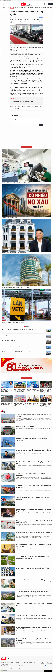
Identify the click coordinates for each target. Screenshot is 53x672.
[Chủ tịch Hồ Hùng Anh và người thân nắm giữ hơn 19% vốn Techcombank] (8, 477)
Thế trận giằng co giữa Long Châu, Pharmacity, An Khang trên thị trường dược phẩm (18, 329)
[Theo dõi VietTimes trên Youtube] (47, 665)
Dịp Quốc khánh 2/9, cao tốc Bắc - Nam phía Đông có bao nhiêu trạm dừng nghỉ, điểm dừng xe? (32, 557)
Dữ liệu (3, 411)
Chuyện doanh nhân (42, 7)
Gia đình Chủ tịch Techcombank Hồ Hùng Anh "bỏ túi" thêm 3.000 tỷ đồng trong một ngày (33, 510)
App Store (46, 671)
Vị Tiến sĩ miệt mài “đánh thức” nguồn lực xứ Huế (33, 404)
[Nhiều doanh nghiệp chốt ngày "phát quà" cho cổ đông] (8, 583)
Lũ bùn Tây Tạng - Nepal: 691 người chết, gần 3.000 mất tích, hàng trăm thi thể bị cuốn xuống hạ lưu (45, 391)
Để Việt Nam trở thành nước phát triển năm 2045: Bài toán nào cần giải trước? (6, 390)
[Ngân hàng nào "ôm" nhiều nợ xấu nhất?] (26, 200)
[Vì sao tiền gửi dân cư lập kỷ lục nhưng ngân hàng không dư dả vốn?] (20, 398)
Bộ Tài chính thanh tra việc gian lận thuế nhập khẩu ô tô (22, 99)
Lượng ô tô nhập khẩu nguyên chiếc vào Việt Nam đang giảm (23, 101)
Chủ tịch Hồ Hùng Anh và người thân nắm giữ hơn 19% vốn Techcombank (31, 474)
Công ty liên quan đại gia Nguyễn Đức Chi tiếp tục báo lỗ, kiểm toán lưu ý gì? (16, 351)
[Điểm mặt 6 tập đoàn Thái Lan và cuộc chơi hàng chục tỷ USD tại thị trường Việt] (8, 501)
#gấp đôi (41, 106)
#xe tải (33, 106)
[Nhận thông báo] (44, 4)
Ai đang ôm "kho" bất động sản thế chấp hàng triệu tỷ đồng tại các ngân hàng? (33, 639)
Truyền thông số (50, 7)
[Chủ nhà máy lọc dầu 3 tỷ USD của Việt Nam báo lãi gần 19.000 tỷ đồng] (8, 595)
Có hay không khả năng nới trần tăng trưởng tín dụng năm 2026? (33, 390)
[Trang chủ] (0, 8)
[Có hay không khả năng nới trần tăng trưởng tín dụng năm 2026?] (33, 384)
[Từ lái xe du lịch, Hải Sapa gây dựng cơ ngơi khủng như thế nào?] (26, 235)
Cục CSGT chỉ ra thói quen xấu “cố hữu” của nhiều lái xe (6, 404)
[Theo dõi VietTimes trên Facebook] (43, 665)
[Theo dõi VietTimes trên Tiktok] (48, 665)
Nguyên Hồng (13, 17)
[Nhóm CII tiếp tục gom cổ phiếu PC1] (48, 342)
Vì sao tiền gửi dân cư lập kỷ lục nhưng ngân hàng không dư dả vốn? (20, 404)
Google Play (50, 671)
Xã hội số (3, 7)
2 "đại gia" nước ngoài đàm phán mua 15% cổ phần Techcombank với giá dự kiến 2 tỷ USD (34, 521)
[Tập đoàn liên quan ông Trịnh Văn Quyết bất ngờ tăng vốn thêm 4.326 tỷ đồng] (48, 347)
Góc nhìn (7, 7)
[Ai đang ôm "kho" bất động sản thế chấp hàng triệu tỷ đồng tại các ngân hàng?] (8, 642)
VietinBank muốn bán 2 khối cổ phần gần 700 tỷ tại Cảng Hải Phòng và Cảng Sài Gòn (33, 486)
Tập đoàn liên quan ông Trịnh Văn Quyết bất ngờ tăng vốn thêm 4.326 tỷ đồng (16, 346)
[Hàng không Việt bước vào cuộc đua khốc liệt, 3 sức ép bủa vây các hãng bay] (48, 336)
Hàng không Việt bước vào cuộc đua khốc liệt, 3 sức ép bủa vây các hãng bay (16, 335)
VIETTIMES (26, 4)
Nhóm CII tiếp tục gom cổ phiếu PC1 (8, 340)
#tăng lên (36, 106)
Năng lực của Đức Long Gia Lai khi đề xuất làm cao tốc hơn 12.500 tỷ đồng (16, 287)
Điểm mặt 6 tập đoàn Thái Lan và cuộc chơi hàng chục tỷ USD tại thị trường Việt (33, 498)
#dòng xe (23, 106)
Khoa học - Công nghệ (19, 7)
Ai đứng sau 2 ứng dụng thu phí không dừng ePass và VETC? (13, 322)
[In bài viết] (37, 17)
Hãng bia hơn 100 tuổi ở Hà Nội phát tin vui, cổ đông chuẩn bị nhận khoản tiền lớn (33, 545)
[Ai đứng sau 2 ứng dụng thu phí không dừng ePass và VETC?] (26, 305)
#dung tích (28, 106)
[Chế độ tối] (46, 4)
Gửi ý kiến (40, 124)
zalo (45, 665)
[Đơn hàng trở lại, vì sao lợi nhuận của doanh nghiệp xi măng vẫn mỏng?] (8, 465)
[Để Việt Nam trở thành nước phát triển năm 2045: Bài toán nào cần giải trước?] (7, 384)
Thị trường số (26, 7)
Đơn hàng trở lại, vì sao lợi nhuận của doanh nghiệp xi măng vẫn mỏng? (33, 462)
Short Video (32, 7)
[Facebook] (35, 17)
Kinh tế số (12, 7)
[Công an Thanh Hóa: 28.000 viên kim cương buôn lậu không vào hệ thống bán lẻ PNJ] (8, 630)
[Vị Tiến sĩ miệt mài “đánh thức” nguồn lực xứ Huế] (33, 398)
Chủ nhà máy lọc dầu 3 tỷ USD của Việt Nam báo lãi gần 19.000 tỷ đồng (33, 592)
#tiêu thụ (19, 106)
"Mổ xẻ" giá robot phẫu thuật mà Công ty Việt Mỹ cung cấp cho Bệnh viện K (16, 182)
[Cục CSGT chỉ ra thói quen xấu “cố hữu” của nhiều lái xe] (7, 398)
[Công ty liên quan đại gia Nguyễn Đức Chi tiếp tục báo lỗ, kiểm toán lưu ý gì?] (48, 353)
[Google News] (41, 17)
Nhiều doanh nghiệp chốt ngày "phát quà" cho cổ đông (30, 580)
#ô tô (15, 106)
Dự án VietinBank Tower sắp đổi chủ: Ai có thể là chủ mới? (31, 615)
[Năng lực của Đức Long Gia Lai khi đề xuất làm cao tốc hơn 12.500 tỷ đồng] (26, 270)
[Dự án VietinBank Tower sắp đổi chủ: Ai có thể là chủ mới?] (8, 619)
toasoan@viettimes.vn (46, 661)
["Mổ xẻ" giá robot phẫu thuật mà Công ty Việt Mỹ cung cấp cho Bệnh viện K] (26, 165)
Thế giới (36, 7)
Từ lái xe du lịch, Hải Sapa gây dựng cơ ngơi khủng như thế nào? (14, 252)
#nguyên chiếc (17, 108)
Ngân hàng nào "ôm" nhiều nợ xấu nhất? (9, 217)
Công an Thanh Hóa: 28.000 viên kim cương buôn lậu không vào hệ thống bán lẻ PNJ (33, 628)
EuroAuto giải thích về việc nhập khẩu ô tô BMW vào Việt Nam (23, 103)
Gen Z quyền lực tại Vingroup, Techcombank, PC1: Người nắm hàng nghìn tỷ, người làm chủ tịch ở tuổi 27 (45, 405)
